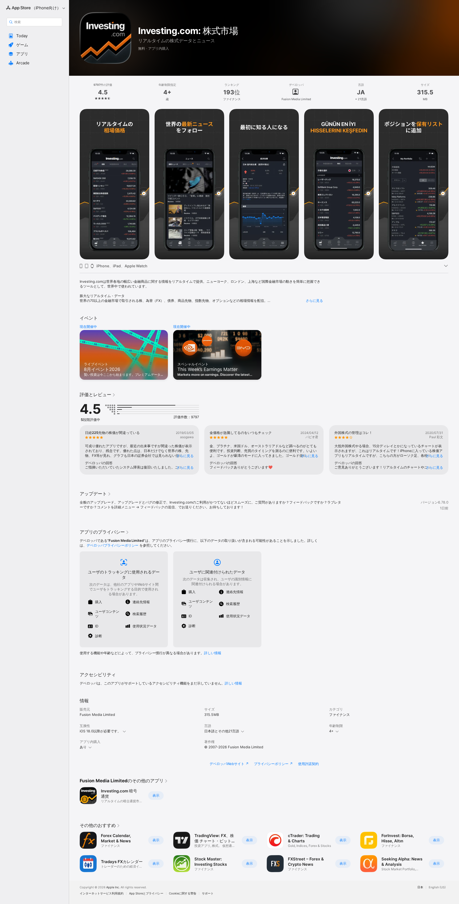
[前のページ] (74, 184)
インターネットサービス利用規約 (102, 893)
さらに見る (314, 300)
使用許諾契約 (308, 764)
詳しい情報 (212, 653)
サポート (208, 893)
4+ (331, 731)
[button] (34, 36)
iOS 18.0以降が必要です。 (100, 731)
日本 (420, 887)
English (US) (437, 887)
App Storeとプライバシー (146, 893)
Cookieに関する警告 (182, 893)
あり (83, 747)
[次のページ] (453, 184)
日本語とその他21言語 (221, 731)
